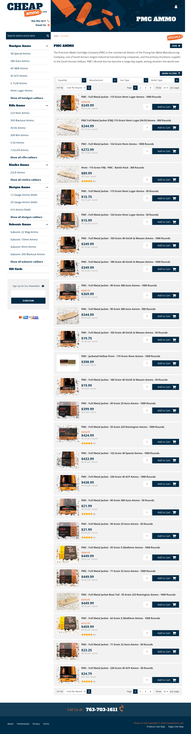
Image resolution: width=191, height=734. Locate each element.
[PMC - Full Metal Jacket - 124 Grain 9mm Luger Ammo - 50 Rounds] (68, 221)
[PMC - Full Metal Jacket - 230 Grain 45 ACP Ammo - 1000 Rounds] (68, 483)
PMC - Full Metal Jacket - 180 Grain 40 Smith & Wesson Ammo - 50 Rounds (124, 379)
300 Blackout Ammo (22, 120)
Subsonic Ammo (20, 224)
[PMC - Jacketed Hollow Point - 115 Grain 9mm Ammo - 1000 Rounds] (68, 363)
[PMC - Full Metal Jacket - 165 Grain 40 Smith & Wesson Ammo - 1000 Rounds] (68, 245)
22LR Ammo (17, 172)
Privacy (36, 723)
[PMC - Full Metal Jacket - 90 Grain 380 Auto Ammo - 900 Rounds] (68, 315)
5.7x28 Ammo (18, 83)
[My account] (174, 7)
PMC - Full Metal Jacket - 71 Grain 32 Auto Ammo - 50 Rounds (117, 644)
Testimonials (23, 723)
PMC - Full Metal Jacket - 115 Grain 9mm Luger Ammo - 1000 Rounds (121, 96)
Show (158, 87)
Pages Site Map (176, 726)
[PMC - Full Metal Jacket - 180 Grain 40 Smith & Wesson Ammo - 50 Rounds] (68, 386)
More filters (169, 73)
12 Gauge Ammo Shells (23, 195)
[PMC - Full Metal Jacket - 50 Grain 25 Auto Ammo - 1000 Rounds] (68, 410)
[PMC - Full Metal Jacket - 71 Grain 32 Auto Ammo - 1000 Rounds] (68, 577)
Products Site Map (156, 726)
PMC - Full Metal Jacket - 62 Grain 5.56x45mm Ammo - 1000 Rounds (120, 618)
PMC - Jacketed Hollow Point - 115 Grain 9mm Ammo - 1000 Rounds (120, 356)
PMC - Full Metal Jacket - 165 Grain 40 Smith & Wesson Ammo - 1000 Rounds (125, 238)
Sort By (60, 87)
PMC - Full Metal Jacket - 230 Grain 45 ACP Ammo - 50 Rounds (117, 668)
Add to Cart (164, 106)
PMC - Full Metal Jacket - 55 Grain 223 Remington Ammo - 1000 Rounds (122, 427)
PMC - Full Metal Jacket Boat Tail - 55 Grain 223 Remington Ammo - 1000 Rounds (128, 594)
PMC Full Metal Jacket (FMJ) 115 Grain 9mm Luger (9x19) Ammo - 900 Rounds (126, 120)
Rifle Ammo (17, 105)
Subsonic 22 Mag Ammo (24, 232)
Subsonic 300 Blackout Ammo (27, 254)
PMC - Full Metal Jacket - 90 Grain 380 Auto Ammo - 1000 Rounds (119, 285)
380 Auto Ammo (20, 61)
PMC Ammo (65, 36)
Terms (46, 723)
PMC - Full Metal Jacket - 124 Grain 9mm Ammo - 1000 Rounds (117, 144)
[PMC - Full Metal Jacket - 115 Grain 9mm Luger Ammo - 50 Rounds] (68, 198)
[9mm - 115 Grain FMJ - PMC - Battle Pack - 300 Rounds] (68, 174)
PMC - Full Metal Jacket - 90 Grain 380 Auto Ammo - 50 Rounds (117, 500)
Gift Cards (15, 269)
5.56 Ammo (17, 142)
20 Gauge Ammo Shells (23, 202)
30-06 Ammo (18, 128)
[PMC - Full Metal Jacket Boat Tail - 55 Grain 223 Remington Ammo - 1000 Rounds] (68, 601)
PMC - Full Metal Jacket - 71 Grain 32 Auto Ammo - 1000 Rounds (118, 571)
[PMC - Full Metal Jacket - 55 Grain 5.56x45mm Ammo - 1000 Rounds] (68, 554)
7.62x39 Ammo (19, 150)
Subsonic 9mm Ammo (23, 246)
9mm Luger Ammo (21, 90)
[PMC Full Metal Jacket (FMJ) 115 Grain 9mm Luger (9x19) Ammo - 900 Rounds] (68, 127)
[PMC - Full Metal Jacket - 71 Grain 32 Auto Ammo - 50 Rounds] (68, 651)
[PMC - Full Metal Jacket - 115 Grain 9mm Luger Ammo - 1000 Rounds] (68, 103)
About (10, 723)
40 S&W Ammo (19, 68)
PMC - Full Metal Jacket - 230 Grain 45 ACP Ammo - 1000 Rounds (118, 476)
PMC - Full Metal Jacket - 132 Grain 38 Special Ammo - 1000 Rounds (120, 453)
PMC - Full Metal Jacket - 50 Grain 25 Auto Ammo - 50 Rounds (117, 524)
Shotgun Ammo (19, 187)
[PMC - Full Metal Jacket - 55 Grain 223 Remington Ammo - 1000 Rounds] (68, 433)
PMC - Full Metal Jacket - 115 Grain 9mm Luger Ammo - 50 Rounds (119, 191)
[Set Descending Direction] (89, 88)
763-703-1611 (38, 21)
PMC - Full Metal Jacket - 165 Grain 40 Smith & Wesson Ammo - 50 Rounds (124, 332)
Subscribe (28, 300)
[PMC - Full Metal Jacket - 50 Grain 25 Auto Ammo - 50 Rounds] (68, 530)
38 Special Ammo (20, 53)
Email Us (41, 25)
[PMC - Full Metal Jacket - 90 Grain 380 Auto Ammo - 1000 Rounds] (68, 292)
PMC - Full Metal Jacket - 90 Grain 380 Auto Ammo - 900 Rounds (118, 309)
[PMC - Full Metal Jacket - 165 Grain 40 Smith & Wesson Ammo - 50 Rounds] (68, 339)
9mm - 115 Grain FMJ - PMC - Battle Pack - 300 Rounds (112, 167)
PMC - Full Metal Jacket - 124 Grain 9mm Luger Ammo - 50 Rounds (119, 214)
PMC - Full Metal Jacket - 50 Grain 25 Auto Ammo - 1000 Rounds (118, 403)
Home (56, 36)
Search (48, 35)
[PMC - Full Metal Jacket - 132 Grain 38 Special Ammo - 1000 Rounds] (68, 460)
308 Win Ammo (19, 135)
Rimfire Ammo (19, 165)
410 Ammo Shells (20, 209)
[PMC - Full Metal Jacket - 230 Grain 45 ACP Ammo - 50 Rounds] (68, 674)
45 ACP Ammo (18, 75)
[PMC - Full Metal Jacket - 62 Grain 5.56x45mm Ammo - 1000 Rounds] (68, 625)
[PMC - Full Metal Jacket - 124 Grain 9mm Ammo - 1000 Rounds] (68, 150)
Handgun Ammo (20, 46)
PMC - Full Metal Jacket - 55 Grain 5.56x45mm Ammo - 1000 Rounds (120, 547)
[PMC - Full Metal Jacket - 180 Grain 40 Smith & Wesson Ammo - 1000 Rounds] (68, 268)
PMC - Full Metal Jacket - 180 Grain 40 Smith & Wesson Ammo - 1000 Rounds (125, 262)
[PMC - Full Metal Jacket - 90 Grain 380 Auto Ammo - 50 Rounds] (68, 507)
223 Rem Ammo (20, 113)
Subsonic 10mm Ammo (24, 239)
